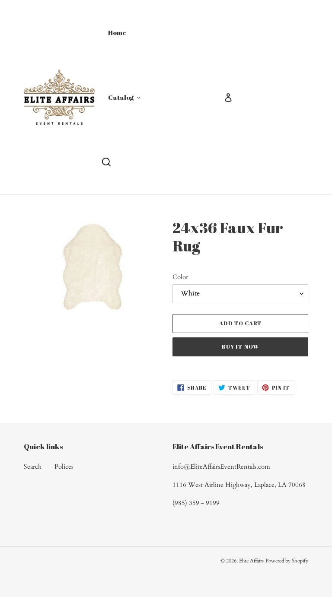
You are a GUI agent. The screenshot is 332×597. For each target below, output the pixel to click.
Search (33, 466)
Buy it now (240, 346)
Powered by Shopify (286, 560)
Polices (63, 466)
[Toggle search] (106, 162)
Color (180, 277)
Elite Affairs (251, 560)
